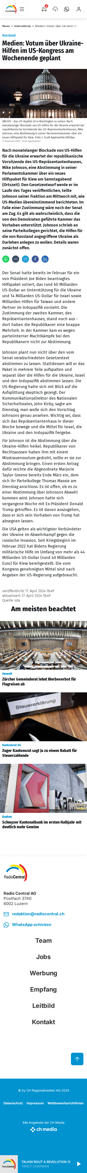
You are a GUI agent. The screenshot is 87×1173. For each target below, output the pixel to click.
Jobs (43, 957)
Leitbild (43, 1005)
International (22, 26)
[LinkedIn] (45, 259)
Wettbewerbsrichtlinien (66, 1103)
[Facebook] (35, 259)
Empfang (43, 989)
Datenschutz (13, 1103)
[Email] (25, 259)
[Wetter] (55, 9)
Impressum (35, 1103)
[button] (66, 9)
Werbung (43, 973)
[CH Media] (43, 1128)
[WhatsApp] (5, 259)
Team (43, 940)
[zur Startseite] (11, 9)
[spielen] (78, 1164)
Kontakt (43, 1022)
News (6, 26)
